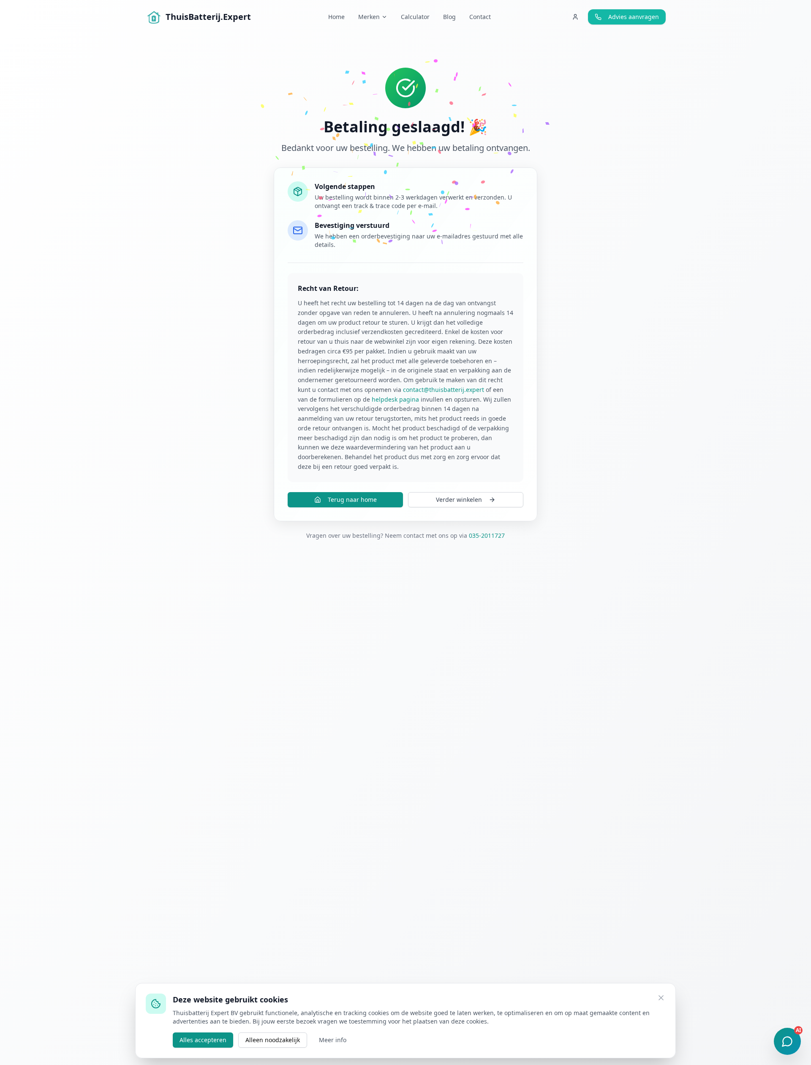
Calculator (415, 17)
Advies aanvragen (633, 17)
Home (336, 17)
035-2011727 (487, 535)
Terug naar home (352, 500)
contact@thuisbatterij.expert (443, 390)
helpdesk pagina (395, 399)
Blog (449, 17)
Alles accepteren (203, 1040)
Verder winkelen (459, 500)
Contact (480, 17)
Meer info (332, 1040)
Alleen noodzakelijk (272, 1040)
